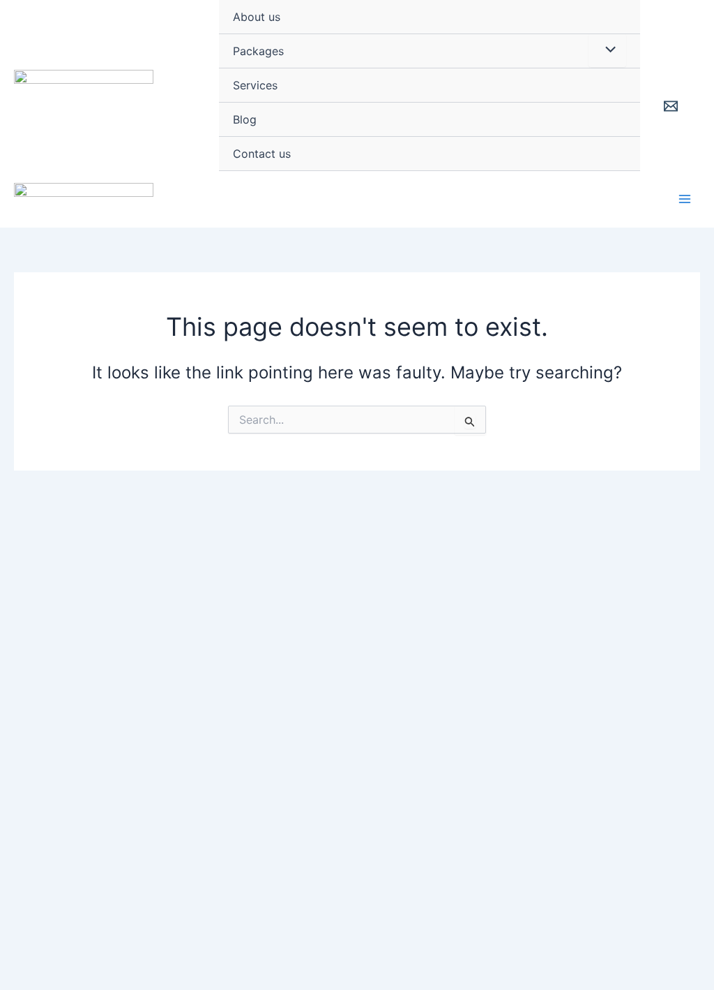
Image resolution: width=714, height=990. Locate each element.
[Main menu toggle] (684, 199)
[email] (672, 106)
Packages (258, 51)
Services (255, 85)
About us (256, 17)
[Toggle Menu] (607, 50)
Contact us (262, 154)
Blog (245, 119)
